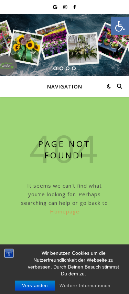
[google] (55, 7)
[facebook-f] (74, 7)
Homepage (64, 211)
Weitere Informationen (85, 285)
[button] (120, 26)
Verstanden (35, 285)
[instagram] (65, 7)
